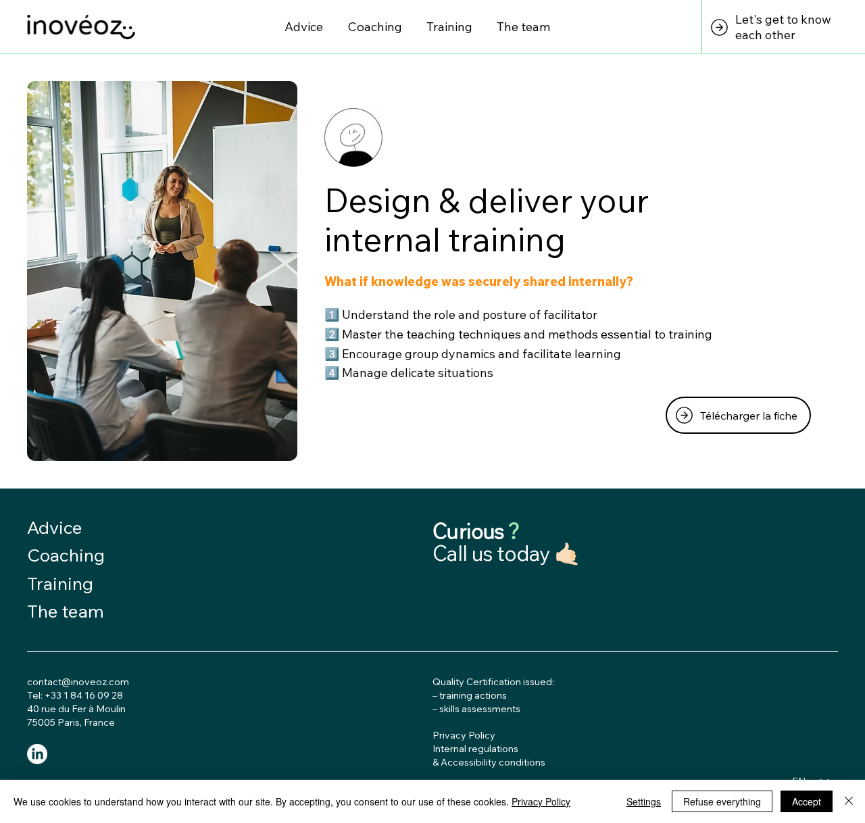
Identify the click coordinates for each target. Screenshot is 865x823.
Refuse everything (722, 801)
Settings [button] (643, 801)
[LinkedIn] (37, 754)
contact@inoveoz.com (78, 682)
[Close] (849, 801)
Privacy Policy (541, 801)
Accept (806, 801)
